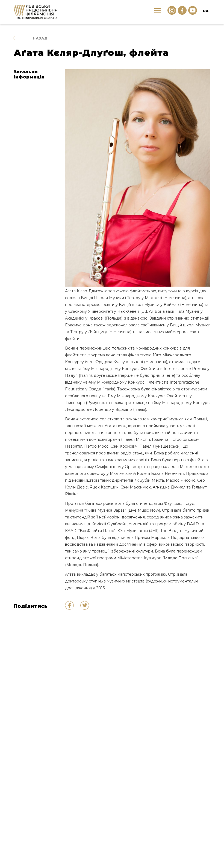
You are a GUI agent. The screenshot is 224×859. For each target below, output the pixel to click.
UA (205, 11)
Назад (40, 38)
